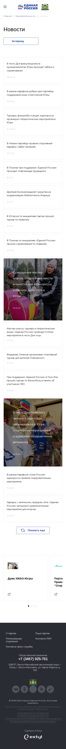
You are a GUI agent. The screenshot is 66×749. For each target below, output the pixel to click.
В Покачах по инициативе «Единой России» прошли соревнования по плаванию (31, 242)
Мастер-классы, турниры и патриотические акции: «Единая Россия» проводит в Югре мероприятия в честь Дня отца (31, 332)
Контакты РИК (43, 638)
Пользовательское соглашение (33, 713)
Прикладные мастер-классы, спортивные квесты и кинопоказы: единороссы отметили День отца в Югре (33, 284)
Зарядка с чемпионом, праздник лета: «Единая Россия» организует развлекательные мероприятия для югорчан (32, 506)
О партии (11, 633)
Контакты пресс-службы (19, 646)
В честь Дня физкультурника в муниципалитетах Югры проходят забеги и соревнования (30, 67)
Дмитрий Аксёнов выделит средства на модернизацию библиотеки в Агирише (29, 194)
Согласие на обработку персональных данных (33, 721)
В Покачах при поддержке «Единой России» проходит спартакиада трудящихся (32, 169)
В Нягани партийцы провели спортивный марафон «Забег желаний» (29, 145)
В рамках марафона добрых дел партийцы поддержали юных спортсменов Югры (30, 93)
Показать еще (36, 530)
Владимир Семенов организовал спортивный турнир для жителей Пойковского (32, 356)
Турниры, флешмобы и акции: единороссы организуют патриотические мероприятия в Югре (31, 119)
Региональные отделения (14, 640)
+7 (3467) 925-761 (33, 659)
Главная (8, 16)
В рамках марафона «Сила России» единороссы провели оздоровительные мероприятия (29, 478)
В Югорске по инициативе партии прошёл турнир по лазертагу (30, 218)
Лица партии (42, 633)
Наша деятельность (25, 16)
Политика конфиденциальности (33, 716)
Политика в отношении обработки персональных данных (33, 718)
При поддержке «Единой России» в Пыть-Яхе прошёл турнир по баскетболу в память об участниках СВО (32, 380)
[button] (28, 606)
